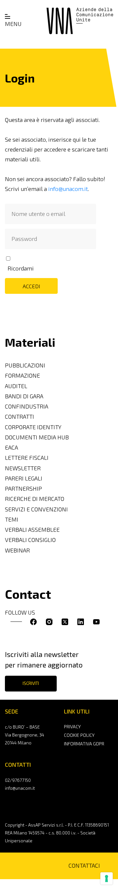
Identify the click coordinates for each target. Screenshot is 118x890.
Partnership (23, 488)
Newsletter (23, 468)
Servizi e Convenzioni (36, 509)
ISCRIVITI (31, 683)
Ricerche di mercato (34, 498)
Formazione (22, 375)
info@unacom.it (68, 188)
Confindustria (26, 406)
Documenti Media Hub (37, 437)
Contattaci (84, 865)
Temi (11, 519)
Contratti (19, 416)
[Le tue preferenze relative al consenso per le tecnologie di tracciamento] (106, 878)
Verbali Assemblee (32, 529)
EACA (11, 447)
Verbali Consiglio (30, 539)
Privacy (72, 726)
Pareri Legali (23, 478)
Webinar (17, 550)
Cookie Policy (79, 735)
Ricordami (21, 268)
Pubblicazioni (25, 365)
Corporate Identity (33, 427)
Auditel (16, 386)
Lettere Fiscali (27, 457)
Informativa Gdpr (84, 743)
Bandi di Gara (24, 396)
